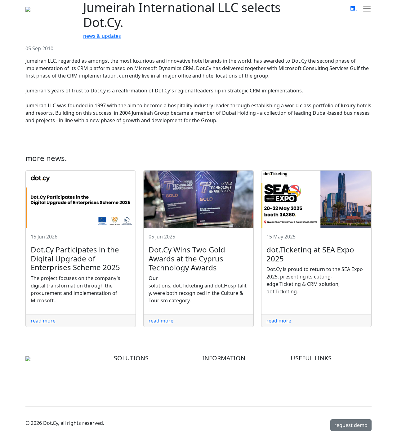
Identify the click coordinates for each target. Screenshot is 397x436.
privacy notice (307, 375)
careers (211, 383)
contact (211, 390)
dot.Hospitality (131, 375)
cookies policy (307, 383)
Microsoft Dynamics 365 (142, 368)
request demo (351, 425)
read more (43, 320)
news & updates (102, 36)
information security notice (323, 368)
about (209, 368)
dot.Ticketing (129, 383)
